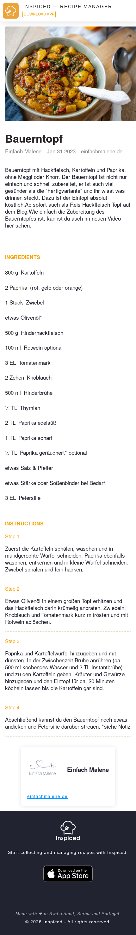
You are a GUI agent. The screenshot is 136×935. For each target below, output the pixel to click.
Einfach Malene (23, 151)
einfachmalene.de (101, 151)
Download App (39, 14)
